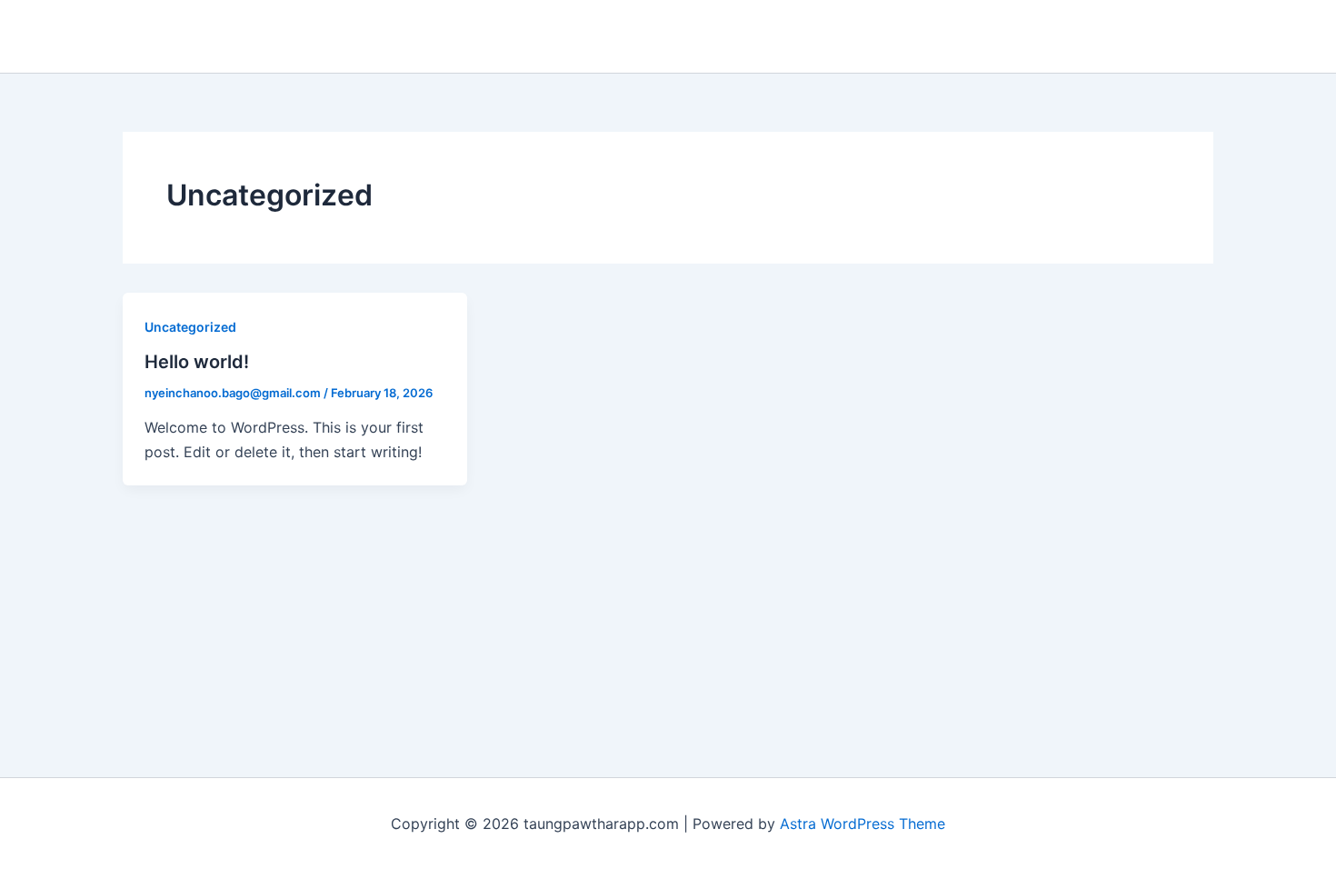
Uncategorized (190, 327)
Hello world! (197, 362)
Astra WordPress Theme (862, 823)
